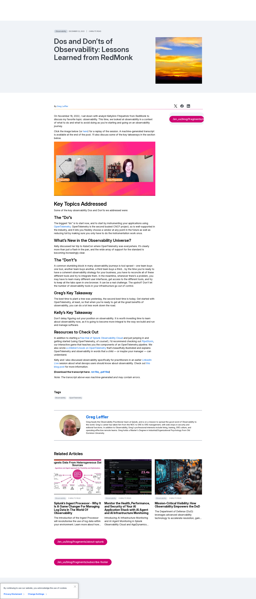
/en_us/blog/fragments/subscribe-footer (82, 562)
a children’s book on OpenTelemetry (86, 348)
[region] (39, 591)
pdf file (105, 372)
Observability (61, 31)
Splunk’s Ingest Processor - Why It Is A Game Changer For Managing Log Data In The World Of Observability (77, 508)
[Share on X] (175, 106)
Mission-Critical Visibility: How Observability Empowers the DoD (177, 504)
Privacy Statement (13, 594)
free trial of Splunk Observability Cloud (101, 338)
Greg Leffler (62, 106)
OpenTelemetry (62, 226)
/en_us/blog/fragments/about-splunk (80, 541)
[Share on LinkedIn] (188, 106)
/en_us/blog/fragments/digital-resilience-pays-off (188, 119)
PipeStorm (147, 341)
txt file (95, 372)
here (85, 131)
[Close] (75, 586)
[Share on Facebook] (182, 106)
